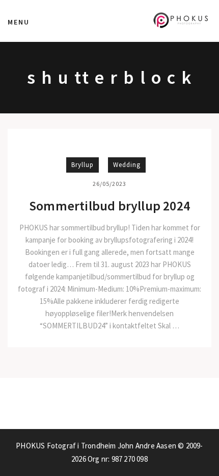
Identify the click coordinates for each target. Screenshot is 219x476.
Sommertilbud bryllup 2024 (109, 205)
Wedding (127, 164)
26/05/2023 (109, 183)
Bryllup (82, 164)
